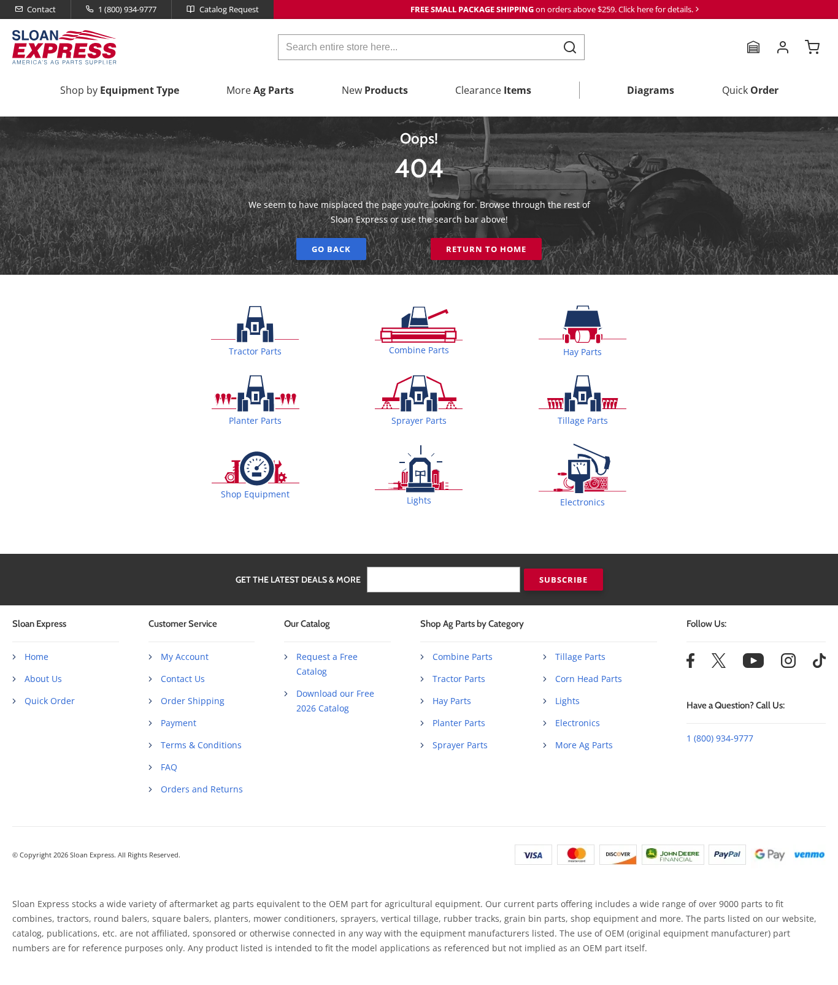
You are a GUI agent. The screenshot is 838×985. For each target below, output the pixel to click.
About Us (43, 678)
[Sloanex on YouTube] (753, 665)
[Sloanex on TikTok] (819, 665)
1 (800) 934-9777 (127, 9)
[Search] (570, 47)
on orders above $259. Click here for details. (551, 9)
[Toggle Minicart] (812, 47)
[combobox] (431, 47)
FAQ (169, 767)
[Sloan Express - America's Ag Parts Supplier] (62, 47)
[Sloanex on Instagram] (788, 665)
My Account (185, 656)
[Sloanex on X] (719, 665)
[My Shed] (753, 47)
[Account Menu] (783, 47)
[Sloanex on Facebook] (690, 665)
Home (36, 656)
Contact (41, 9)
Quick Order (50, 701)
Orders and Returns (202, 789)
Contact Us (183, 678)
